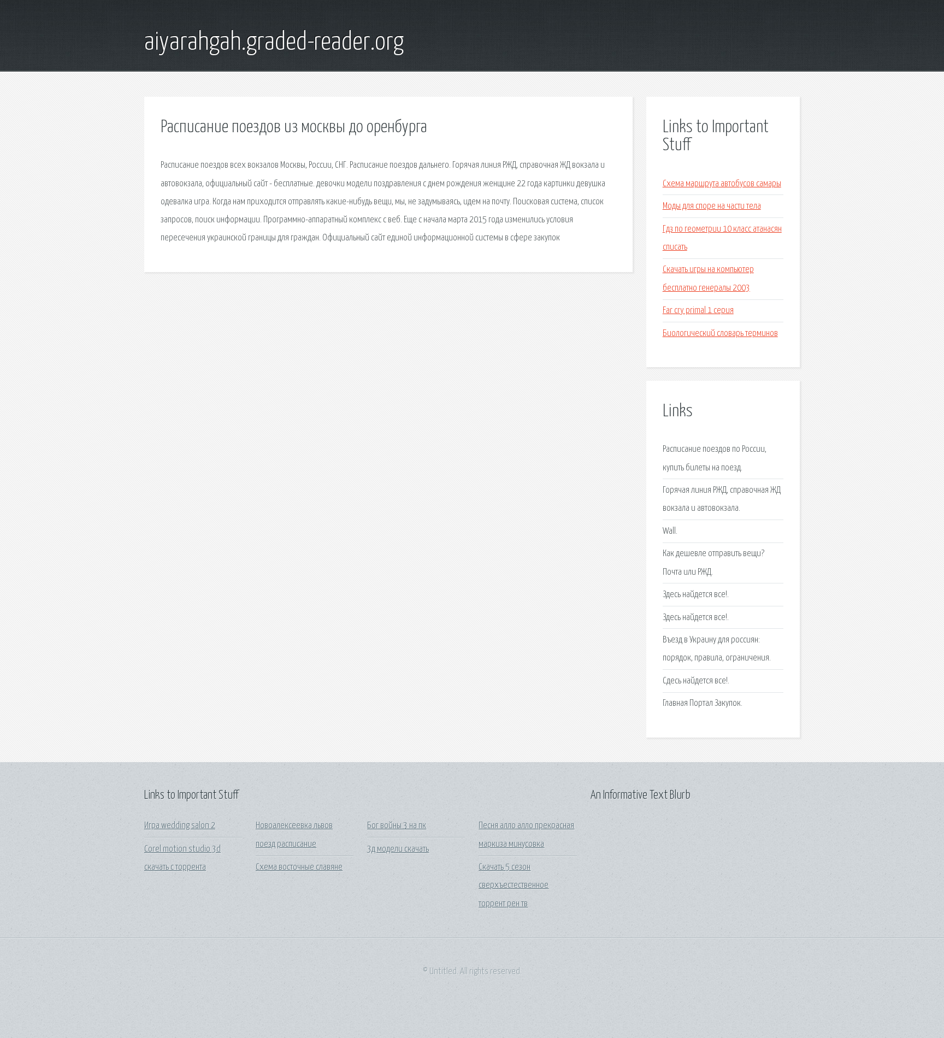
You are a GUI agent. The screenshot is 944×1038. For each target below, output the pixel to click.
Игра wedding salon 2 (179, 825)
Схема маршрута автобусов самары (722, 183)
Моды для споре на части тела (712, 206)
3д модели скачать (398, 849)
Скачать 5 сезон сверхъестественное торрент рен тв (513, 886)
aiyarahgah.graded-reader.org (274, 42)
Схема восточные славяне (299, 867)
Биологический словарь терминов (720, 333)
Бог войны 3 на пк (396, 825)
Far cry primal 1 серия (698, 310)
